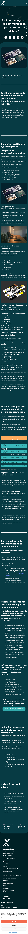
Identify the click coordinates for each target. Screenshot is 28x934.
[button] (26, 910)
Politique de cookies (13, 932)
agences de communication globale (12, 158)
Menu (26, 3)
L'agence (6, 896)
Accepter (14, 921)
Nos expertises (8, 849)
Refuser (14, 925)
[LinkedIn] (18, 37)
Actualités (7, 899)
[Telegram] (22, 37)
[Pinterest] (14, 37)
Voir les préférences (14, 929)
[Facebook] (5, 37)
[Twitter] (10, 37)
